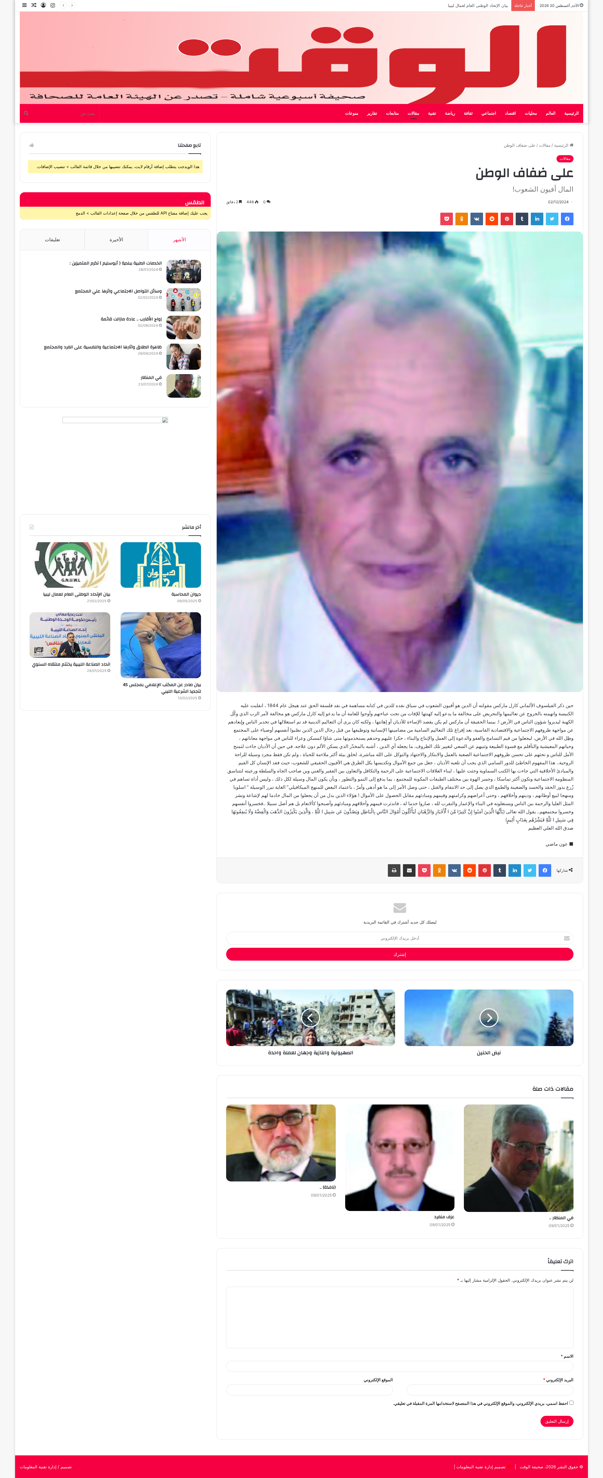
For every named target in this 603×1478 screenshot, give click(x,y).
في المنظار (151, 378)
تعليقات (52, 240)
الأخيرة (116, 240)
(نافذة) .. (328, 1187)
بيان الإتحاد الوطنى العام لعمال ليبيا (76, 594)
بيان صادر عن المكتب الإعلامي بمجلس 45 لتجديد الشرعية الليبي (452, 5)
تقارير (372, 113)
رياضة (450, 113)
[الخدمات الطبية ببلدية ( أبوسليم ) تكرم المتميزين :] (183, 271)
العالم (551, 113)
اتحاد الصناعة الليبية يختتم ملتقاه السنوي (71, 664)
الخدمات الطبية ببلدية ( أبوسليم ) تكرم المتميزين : (116, 263)
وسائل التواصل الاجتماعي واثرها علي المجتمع (118, 291)
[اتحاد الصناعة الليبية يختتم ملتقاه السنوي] (70, 635)
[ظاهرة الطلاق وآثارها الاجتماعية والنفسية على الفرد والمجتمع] (183, 357)
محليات (531, 113)
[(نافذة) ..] (281, 1142)
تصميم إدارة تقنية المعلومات (480, 1466)
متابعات (392, 113)
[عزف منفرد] (400, 1157)
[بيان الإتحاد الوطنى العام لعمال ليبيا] (70, 565)
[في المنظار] (183, 386)
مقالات (413, 113)
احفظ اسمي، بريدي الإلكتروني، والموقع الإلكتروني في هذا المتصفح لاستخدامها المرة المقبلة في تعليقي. (480, 1403)
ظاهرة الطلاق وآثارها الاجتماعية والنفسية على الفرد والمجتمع (103, 347)
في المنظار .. (561, 1218)
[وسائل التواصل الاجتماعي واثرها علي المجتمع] (183, 299)
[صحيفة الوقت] (301, 58)
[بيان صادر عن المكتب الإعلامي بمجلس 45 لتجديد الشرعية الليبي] (161, 645)
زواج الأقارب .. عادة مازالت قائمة (131, 319)
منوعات (351, 113)
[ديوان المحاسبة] (161, 565)
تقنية (432, 113)
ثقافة (468, 113)
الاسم (567, 1356)
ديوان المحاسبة (186, 594)
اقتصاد (510, 113)
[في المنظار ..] (518, 1158)
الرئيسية (571, 113)
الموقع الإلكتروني (378, 1379)
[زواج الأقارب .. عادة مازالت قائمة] (183, 327)
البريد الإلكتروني (558, 1379)
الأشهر (179, 240)
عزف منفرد (444, 1217)
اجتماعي (488, 113)
